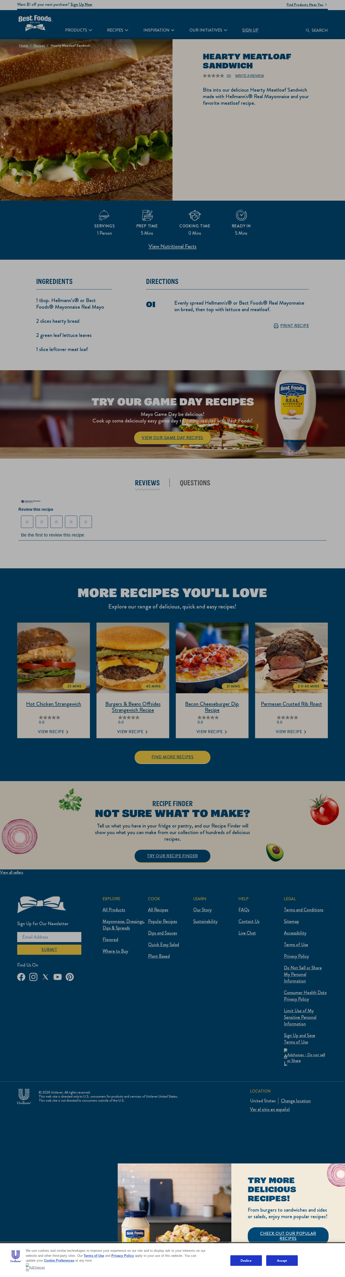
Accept (282, 1260)
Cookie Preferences (59, 1260)
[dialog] (231, 1220)
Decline (246, 1260)
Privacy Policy (122, 1256)
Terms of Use (94, 1256)
